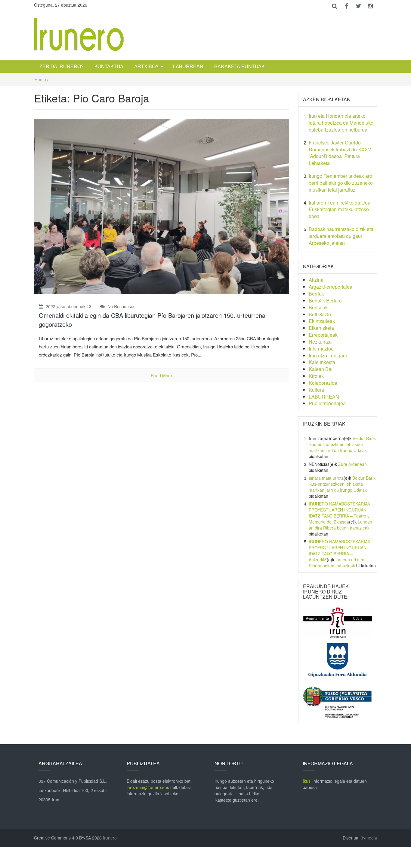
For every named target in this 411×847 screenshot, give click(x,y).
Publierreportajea (327, 403)
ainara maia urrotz (326, 478)
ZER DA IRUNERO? (61, 66)
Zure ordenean (352, 464)
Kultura (316, 389)
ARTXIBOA (146, 66)
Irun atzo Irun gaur (328, 355)
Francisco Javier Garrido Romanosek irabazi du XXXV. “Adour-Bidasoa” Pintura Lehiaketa (340, 153)
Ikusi (307, 781)
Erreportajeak (323, 334)
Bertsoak (318, 307)
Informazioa (321, 348)
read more (161, 375)
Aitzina (316, 279)
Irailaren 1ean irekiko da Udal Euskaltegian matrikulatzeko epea (340, 209)
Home (40, 79)
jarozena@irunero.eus (148, 787)
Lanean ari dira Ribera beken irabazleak (340, 525)
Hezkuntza (320, 341)
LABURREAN (188, 66)
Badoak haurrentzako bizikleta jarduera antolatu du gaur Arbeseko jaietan (341, 236)
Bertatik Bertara (325, 300)
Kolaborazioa (323, 382)
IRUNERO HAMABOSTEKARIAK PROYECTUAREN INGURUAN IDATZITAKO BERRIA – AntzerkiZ (339, 551)
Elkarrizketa (321, 327)
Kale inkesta (322, 362)
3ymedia (369, 838)
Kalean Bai (320, 369)
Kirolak (316, 375)
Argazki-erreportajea (330, 286)
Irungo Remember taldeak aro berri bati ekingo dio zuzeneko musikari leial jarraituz (341, 182)
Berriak (316, 293)
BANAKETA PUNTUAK (239, 66)
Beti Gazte (320, 314)
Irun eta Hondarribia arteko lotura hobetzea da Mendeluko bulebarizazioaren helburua (341, 122)
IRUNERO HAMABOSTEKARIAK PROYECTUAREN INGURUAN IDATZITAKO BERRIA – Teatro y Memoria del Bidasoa (339, 513)
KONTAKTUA (108, 66)
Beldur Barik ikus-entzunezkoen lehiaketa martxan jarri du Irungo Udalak (342, 444)
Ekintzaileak (322, 320)
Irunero (110, 838)
